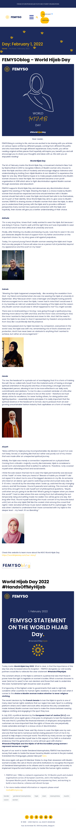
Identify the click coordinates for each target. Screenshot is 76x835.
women (15, 800)
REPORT (46, 20)
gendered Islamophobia (22, 796)
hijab (36, 796)
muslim (66, 796)
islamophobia (55, 796)
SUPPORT (44, 14)
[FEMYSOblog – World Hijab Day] (38, 100)
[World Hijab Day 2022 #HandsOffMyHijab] (38, 627)
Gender (6, 796)
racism (6, 800)
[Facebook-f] (27, 817)
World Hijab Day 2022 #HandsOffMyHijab (25, 584)
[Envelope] (51, 817)
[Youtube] (46, 817)
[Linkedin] (36, 817)
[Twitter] (41, 817)
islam (44, 796)
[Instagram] (32, 817)
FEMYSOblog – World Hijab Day (36, 60)
